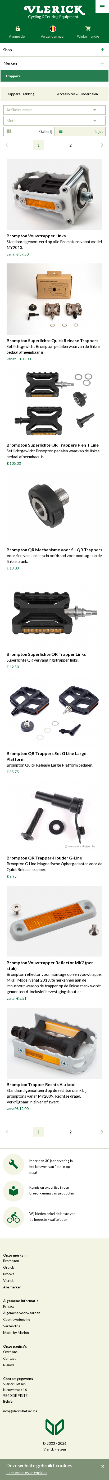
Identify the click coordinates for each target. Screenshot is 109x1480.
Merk (11, 120)
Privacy (9, 1306)
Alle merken (12, 1287)
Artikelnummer (19, 109)
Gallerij (45, 131)
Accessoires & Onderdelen (77, 94)
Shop (7, 49)
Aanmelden (17, 36)
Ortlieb (8, 1267)
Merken (10, 63)
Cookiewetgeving (16, 1319)
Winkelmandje (88, 36)
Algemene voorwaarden (21, 1313)
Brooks (8, 1274)
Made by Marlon (16, 1333)
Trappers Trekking (20, 94)
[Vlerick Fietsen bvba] (54, 11)
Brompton (11, 1261)
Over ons (10, 1352)
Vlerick (8, 1280)
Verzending (11, 1326)
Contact (9, 1358)
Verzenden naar (53, 36)
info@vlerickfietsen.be (20, 1411)
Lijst (99, 131)
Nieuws (8, 1365)
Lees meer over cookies (26, 1472)
